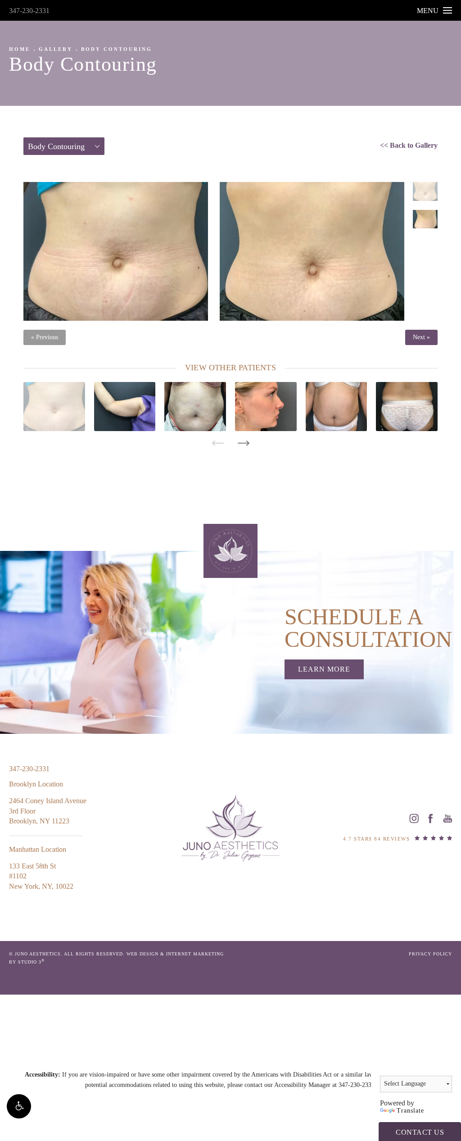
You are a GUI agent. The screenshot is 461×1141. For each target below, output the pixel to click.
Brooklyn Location (36, 784)
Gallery (55, 49)
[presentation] (218, 443)
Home (19, 49)
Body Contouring (116, 49)
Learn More (324, 669)
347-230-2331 (29, 10)
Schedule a (368, 627)
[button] (19, 1106)
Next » (421, 337)
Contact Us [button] (420, 1132)
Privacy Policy (430, 953)
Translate (410, 1110)
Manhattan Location (37, 849)
